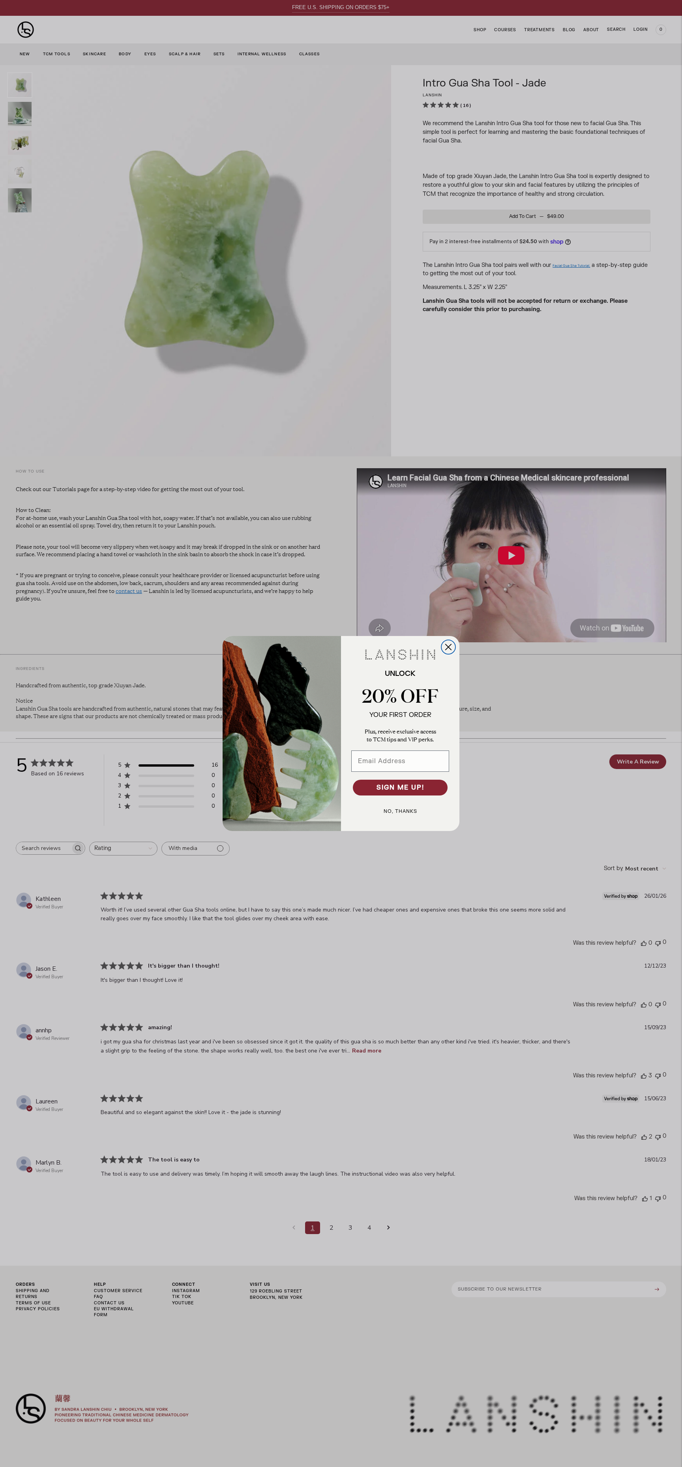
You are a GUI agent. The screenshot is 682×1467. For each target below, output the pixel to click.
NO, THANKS (400, 811)
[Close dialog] (448, 647)
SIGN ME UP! (400, 788)
